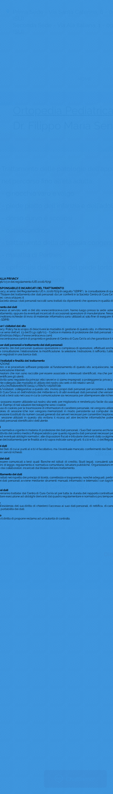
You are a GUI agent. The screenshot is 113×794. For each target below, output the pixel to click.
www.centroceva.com (55, 310)
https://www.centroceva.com (32, 335)
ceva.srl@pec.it (14, 297)
